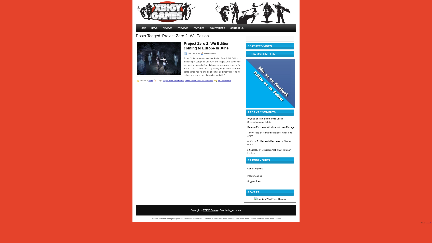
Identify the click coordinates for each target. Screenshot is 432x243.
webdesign (429, 223)
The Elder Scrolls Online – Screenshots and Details (266, 120)
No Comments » (224, 81)
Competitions (217, 28)
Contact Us (237, 28)
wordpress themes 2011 (194, 218)
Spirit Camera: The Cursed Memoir (199, 81)
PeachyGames (254, 175)
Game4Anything (255, 168)
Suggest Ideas (254, 181)
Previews (183, 28)
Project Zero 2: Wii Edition (173, 81)
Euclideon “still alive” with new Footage (275, 127)
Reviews (167, 28)
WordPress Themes (226, 218)
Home (143, 28)
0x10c (250, 141)
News (154, 28)
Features (199, 28)
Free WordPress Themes (270, 218)
